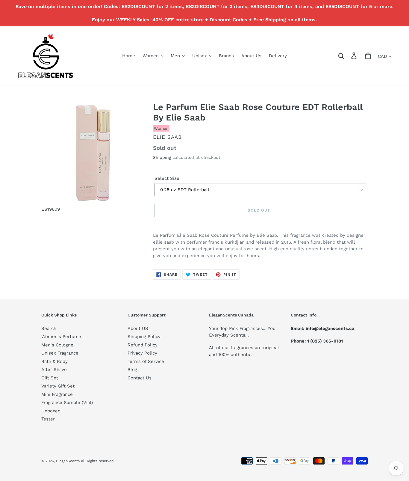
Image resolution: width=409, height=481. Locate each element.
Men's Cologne (57, 345)
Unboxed (50, 411)
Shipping (162, 157)
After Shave (54, 369)
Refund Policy (142, 345)
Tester (48, 419)
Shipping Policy (144, 336)
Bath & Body (54, 361)
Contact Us (140, 378)
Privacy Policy (142, 353)
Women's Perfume (61, 336)
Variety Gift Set (58, 386)
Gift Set (49, 378)
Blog (132, 369)
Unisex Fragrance (59, 353)
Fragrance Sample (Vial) (67, 402)
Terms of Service (146, 361)
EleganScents (68, 461)
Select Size (166, 178)
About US (138, 328)
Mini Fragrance (57, 394)
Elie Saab (167, 137)
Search (48, 328)
